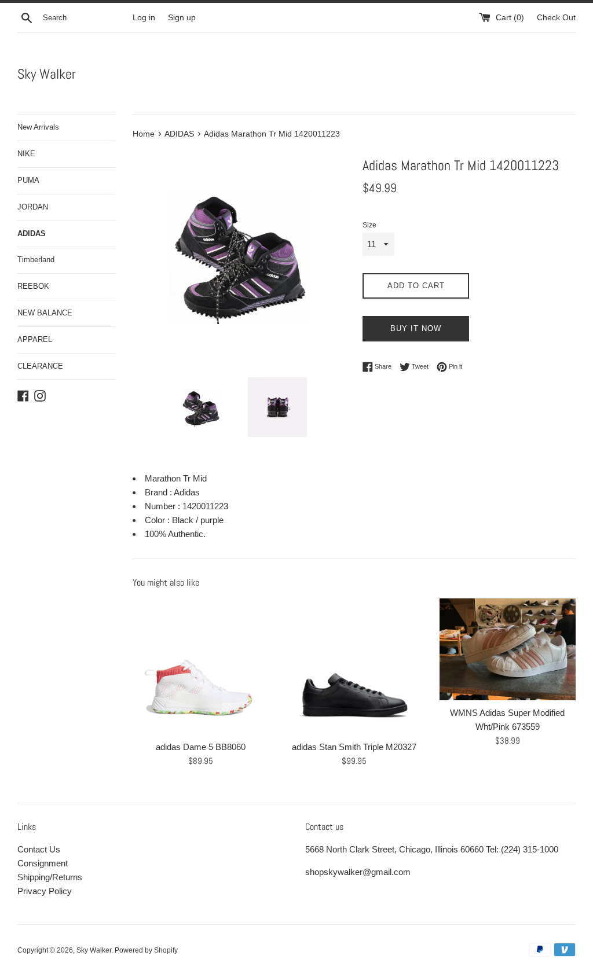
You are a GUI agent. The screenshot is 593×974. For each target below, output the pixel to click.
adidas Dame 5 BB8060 (201, 747)
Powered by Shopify (146, 950)
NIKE (26, 153)
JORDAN (32, 207)
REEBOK (33, 286)
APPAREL (34, 339)
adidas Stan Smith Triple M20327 (354, 747)
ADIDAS (31, 233)
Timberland (35, 259)
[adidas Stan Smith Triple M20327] (354, 666)
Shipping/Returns (49, 877)
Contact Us (38, 849)
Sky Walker (46, 74)
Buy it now (415, 328)
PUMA (28, 180)
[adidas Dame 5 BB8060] (201, 666)
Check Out (556, 17)
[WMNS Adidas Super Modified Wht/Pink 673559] (508, 649)
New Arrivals (38, 127)
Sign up (182, 17)
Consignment (42, 863)
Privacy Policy (44, 891)
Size (369, 225)
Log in (144, 17)
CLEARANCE (40, 366)
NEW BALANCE (44, 312)
